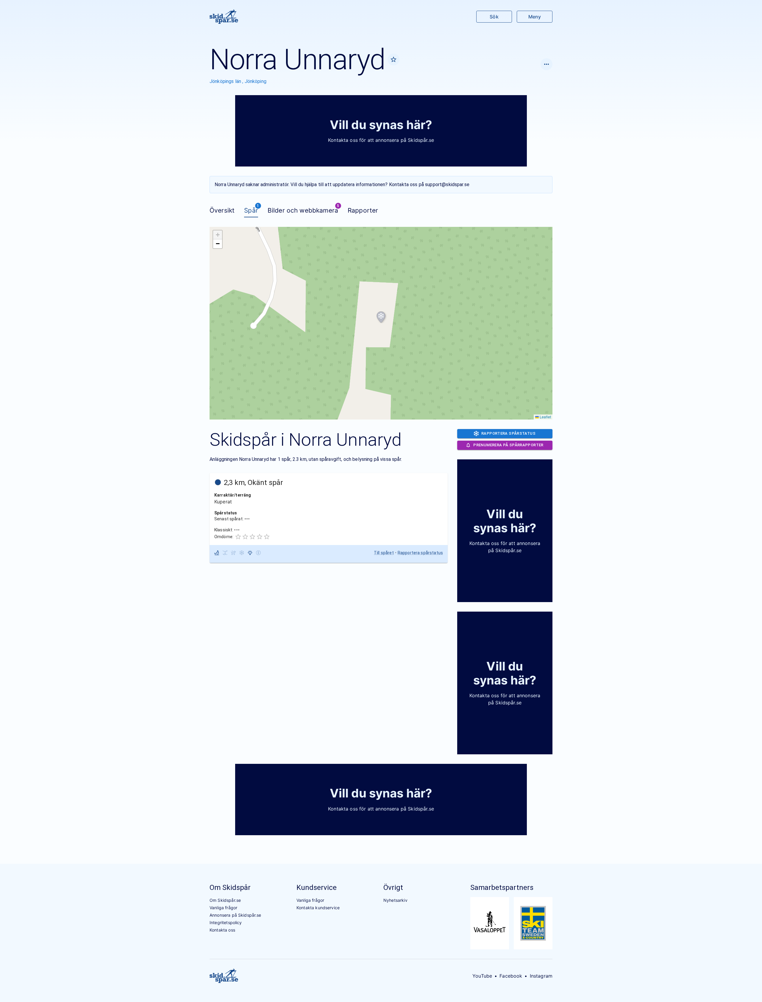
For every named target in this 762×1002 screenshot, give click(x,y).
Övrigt (393, 887)
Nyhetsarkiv (395, 900)
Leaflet (545, 416)
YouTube (482, 976)
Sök (494, 17)
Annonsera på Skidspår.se (235, 915)
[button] (381, 317)
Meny (534, 17)
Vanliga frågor (223, 907)
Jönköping (255, 81)
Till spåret (384, 552)
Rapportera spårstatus (420, 552)
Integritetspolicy (226, 922)
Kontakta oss (222, 929)
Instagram (541, 976)
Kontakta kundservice (318, 907)
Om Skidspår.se (225, 900)
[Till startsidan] (224, 17)
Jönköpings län (226, 81)
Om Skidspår (230, 887)
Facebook (510, 976)
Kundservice (316, 887)
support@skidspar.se (447, 184)
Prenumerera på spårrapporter (508, 445)
